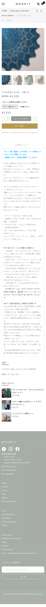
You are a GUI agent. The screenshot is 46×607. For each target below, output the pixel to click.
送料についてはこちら (10, 374)
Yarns (4, 511)
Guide (4, 542)
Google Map (8, 474)
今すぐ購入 (20, 126)
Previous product (35, 10)
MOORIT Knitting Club (11, 538)
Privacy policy (7, 549)
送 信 (23, 576)
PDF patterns (32, 132)
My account (7, 535)
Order (4, 525)
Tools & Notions (8, 514)
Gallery (5, 498)
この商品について (21, 145)
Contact (5, 546)
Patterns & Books (18, 132)
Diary (4, 494)
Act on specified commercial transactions (19, 553)
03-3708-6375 (10, 470)
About (4, 483)
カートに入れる (21, 119)
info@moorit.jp (10, 466)
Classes (5, 487)
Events (5, 490)
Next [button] (36, 52)
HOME (4, 11)
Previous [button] (6, 52)
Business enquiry (9, 501)
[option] (23, 51)
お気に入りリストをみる (35, 118)
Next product (41, 10)
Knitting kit (7, 518)
